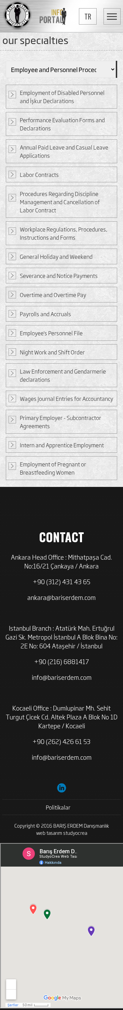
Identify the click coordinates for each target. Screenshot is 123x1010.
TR (87, 16)
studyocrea (75, 832)
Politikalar (58, 807)
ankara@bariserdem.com (61, 597)
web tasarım (49, 832)
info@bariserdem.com (62, 677)
